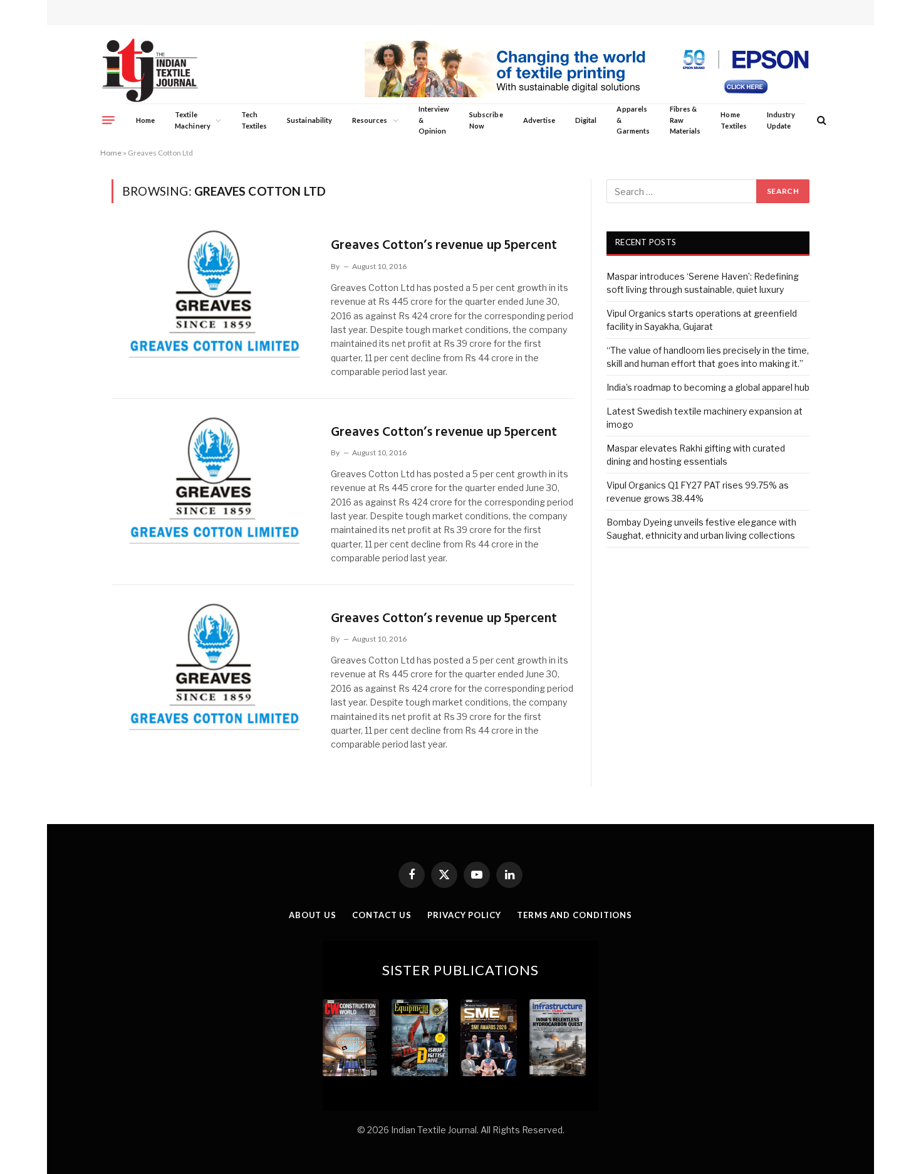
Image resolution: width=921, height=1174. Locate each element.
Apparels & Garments (633, 120)
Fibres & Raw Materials (685, 120)
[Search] (820, 120)
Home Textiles (733, 120)
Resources (370, 120)
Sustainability (309, 120)
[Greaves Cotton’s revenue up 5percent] (213, 292)
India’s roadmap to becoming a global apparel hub (707, 387)
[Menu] (108, 119)
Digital (585, 120)
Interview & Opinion (434, 120)
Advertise (539, 120)
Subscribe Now (486, 120)
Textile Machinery (193, 120)
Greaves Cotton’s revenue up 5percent (444, 245)
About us (312, 915)
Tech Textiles (254, 120)
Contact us (382, 915)
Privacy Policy (464, 915)
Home (145, 120)
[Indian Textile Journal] (150, 70)
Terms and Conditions (574, 915)
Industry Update (781, 120)
